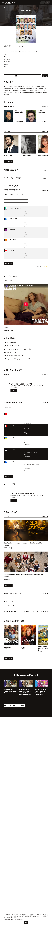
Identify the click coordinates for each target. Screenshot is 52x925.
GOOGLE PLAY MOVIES (15, 208)
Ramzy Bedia (8, 155)
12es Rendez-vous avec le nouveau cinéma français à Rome (24, 543)
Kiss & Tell (7, 647)
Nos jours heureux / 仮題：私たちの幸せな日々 (44, 648)
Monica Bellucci (43, 155)
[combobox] (16, 201)
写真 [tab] (11, 280)
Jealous (23, 647)
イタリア (11, 426)
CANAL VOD (12, 229)
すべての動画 (21, 705)
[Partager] (43, 75)
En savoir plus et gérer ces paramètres (13, 919)
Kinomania (26, 440)
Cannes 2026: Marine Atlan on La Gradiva (10, 691)
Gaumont (34, 51)
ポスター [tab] (16, 280)
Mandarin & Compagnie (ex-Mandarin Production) (17, 51)
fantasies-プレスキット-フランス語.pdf (16, 611)
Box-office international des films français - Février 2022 (23, 574)
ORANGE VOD (12, 239)
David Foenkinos (20, 47)
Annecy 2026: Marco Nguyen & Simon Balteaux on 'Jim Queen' (41, 692)
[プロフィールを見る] (47, 2)
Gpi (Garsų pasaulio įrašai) (30, 452)
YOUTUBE (11, 250)
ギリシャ (11, 461)
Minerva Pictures (28, 429)
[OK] (26, 922)
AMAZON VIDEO (13, 218)
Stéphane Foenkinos (9, 47)
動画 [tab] (6, 280)
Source (39, 266)
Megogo (26, 442)
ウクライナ (12, 437)
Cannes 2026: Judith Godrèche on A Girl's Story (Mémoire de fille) (25, 692)
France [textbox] (7, 201)
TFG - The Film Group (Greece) (31, 464)
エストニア (12, 449)
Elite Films (26, 417)
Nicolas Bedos (26, 156)
